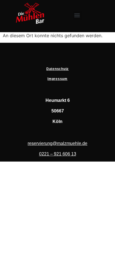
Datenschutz (57, 69)
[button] (77, 15)
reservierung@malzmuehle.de (57, 143)
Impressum (57, 79)
